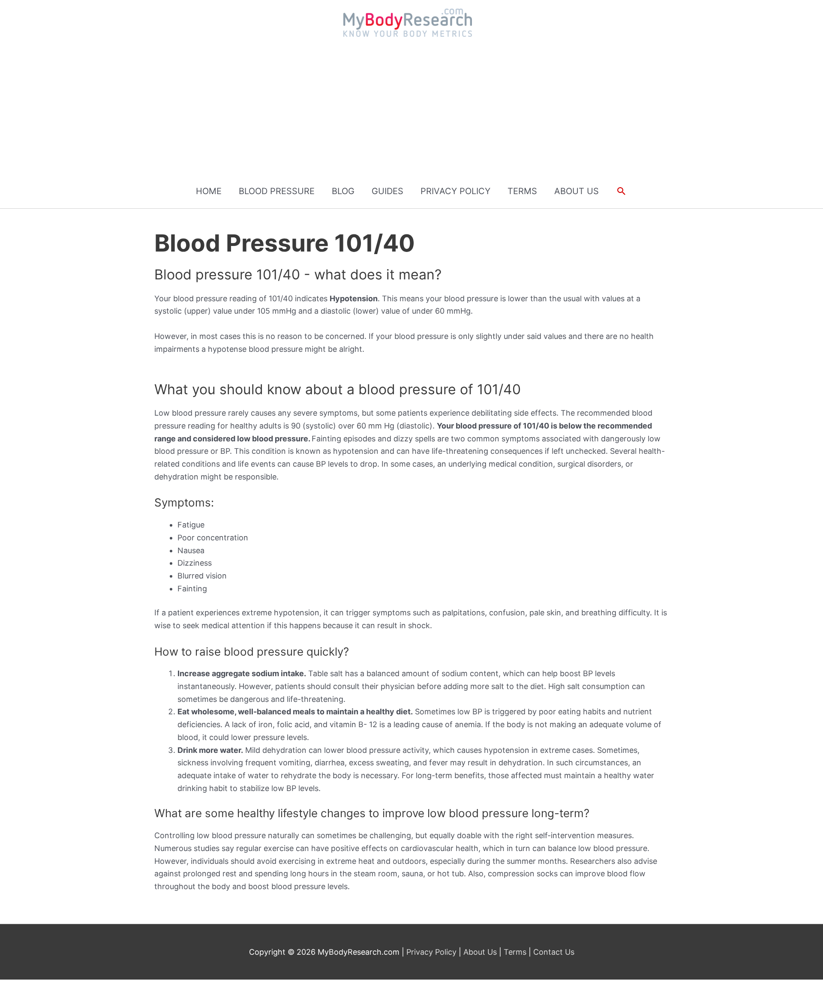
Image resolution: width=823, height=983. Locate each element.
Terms (515, 951)
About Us (480, 951)
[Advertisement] (411, 109)
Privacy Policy (432, 951)
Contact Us (552, 951)
